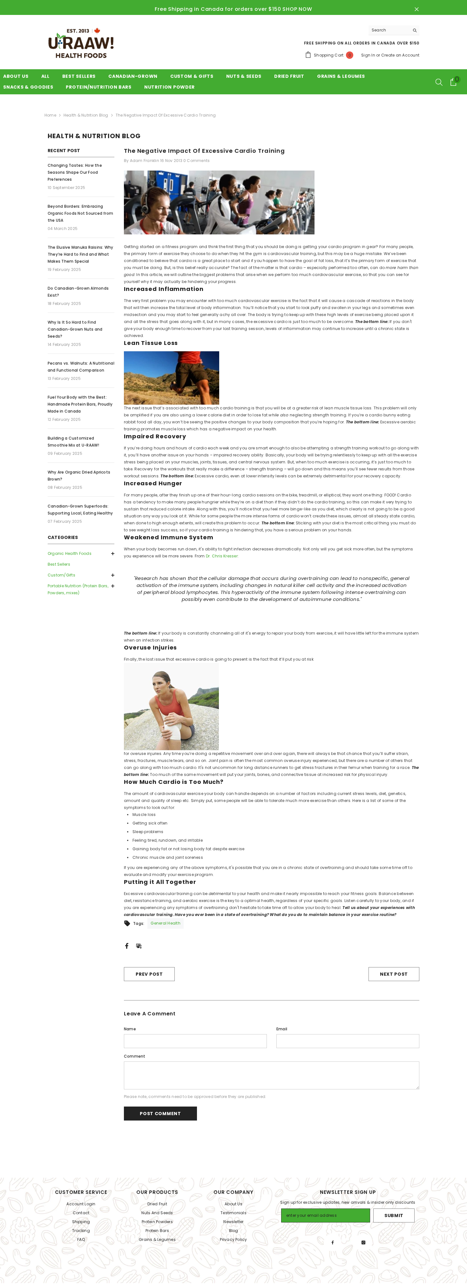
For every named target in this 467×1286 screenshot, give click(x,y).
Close (416, 9)
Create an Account (400, 55)
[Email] (139, 945)
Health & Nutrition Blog (86, 115)
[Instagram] (363, 1242)
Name (130, 1029)
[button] (81, 575)
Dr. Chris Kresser (222, 556)
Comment (135, 1056)
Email (281, 1029)
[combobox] (389, 30)
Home (50, 115)
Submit (393, 1215)
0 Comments (196, 160)
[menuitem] (81, 553)
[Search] (394, 30)
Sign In (368, 55)
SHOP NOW (297, 9)
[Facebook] (127, 945)
